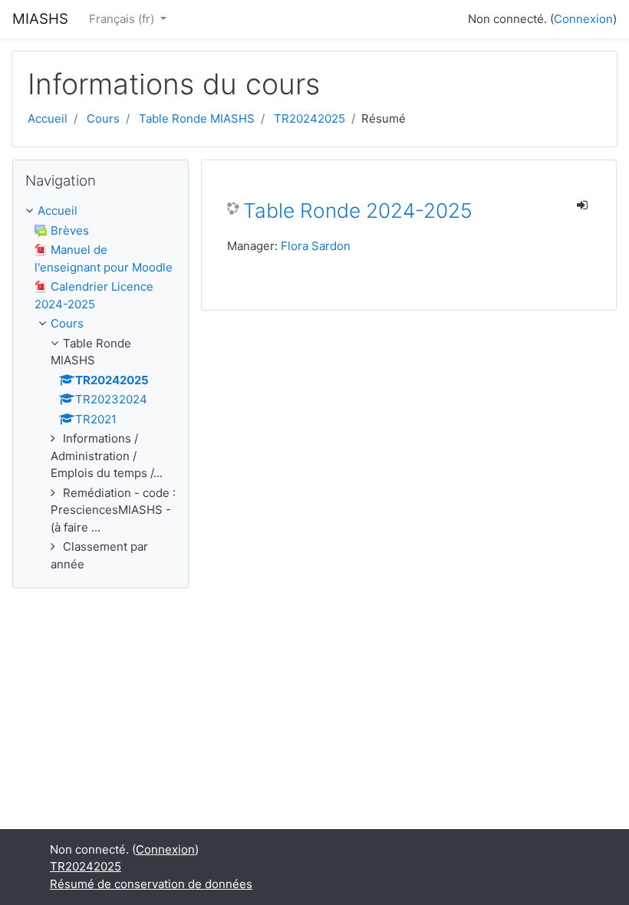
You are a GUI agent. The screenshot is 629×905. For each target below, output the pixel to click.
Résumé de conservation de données (151, 884)
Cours (103, 118)
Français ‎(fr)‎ (123, 19)
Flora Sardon (316, 246)
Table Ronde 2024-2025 (358, 210)
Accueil (48, 118)
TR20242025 (309, 118)
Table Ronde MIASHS (197, 118)
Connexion (583, 19)
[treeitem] (100, 211)
